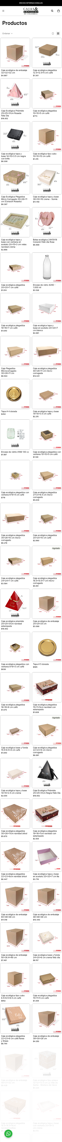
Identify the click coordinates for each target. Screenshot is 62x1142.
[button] (7, 33)
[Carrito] (58, 11)
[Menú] (3, 10)
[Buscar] (52, 11)
